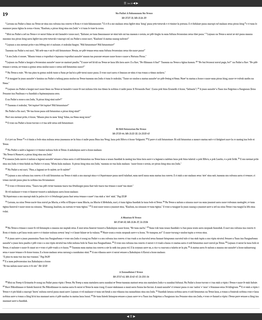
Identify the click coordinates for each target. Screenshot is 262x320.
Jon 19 (130, 3)
